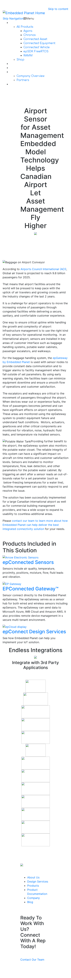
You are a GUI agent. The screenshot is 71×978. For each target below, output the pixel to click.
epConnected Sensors (28, 562)
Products (33, 885)
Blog (30, 902)
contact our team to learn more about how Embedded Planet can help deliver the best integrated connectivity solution (35, 525)
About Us (33, 877)
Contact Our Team (32, 959)
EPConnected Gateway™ (30, 589)
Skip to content (58, 9)
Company (33, 898)
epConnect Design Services (34, 631)
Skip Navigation (13, 18)
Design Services (37, 881)
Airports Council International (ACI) (43, 269)
